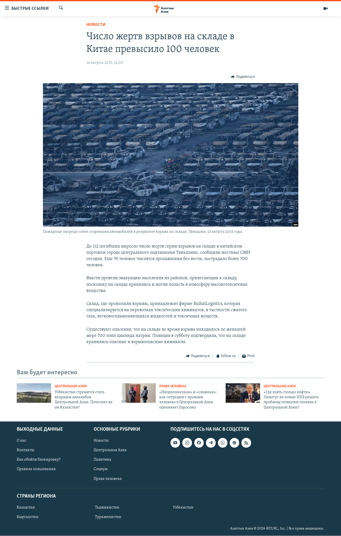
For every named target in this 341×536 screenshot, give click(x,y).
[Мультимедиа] (325, 8)
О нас (21, 441)
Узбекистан (183, 508)
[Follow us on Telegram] (210, 443)
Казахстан (26, 508)
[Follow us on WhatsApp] (222, 443)
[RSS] (246, 443)
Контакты (25, 450)
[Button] (243, 77)
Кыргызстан (27, 517)
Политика (102, 460)
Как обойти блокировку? (38, 460)
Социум (101, 469)
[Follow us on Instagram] (187, 443)
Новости (96, 25)
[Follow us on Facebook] (199, 443)
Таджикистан (107, 508)
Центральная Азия (71, 386)
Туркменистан (108, 517)
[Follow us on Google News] (234, 443)
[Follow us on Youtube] (175, 443)
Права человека (172, 386)
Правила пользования (36, 469)
